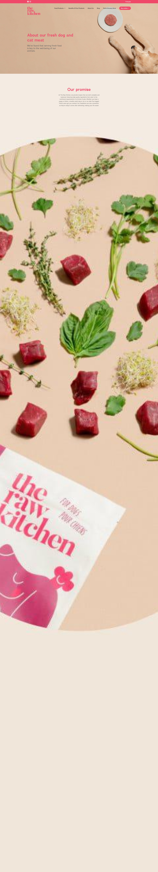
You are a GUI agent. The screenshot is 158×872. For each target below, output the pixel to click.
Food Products (59, 8)
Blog (98, 8)
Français (128, 1)
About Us (91, 8)
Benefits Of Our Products (76, 8)
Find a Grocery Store (109, 8)
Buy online (124, 8)
